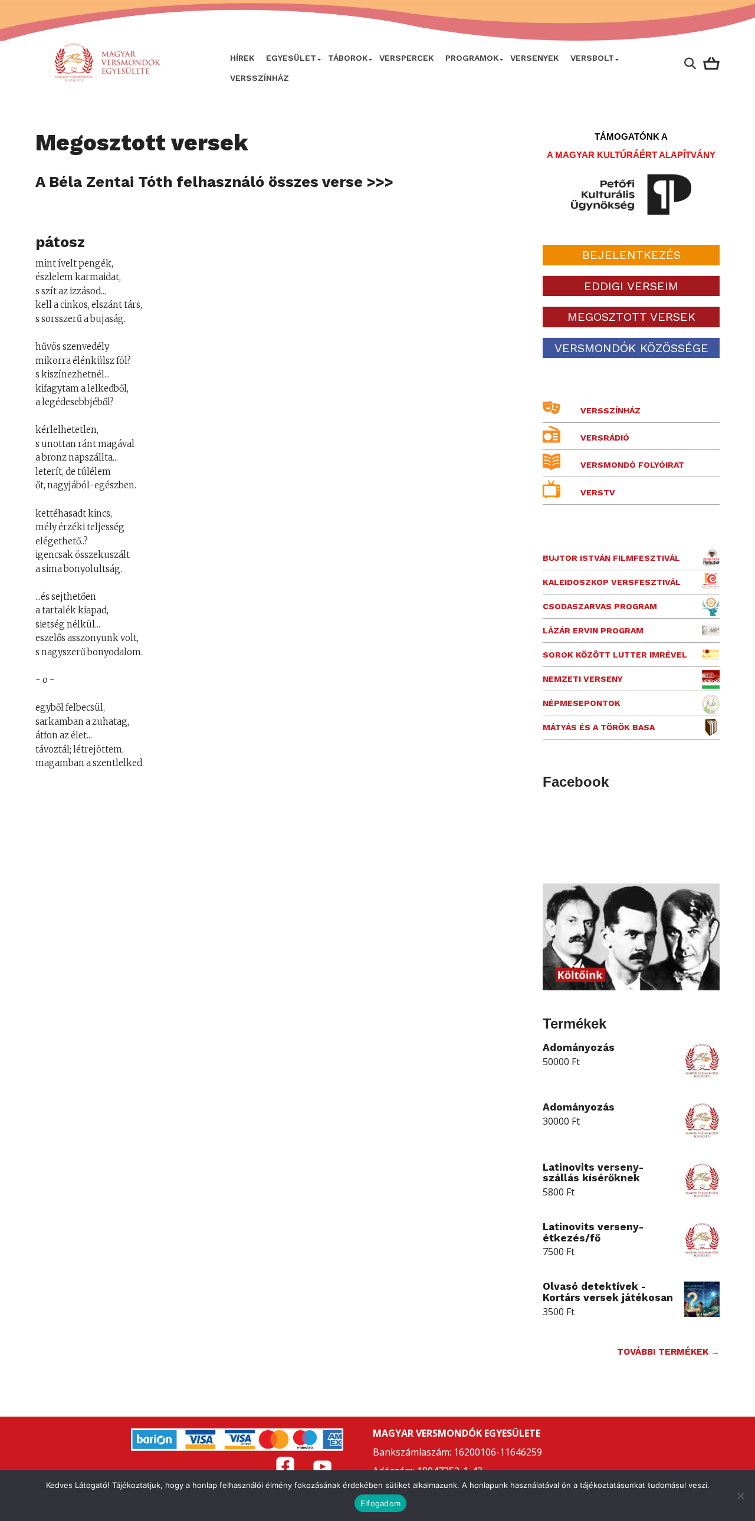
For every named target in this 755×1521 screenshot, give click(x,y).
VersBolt (592, 58)
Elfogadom (380, 1503)
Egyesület (291, 58)
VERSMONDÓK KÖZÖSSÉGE (631, 348)
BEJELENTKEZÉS (631, 255)
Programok (471, 58)
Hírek (242, 58)
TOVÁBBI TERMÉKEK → (668, 1351)
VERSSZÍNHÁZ (259, 78)
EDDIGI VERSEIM (631, 286)
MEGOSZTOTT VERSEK (631, 317)
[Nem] (740, 1496)
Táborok (347, 58)
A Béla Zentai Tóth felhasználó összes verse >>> (214, 181)
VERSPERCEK (406, 58)
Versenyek (534, 58)
